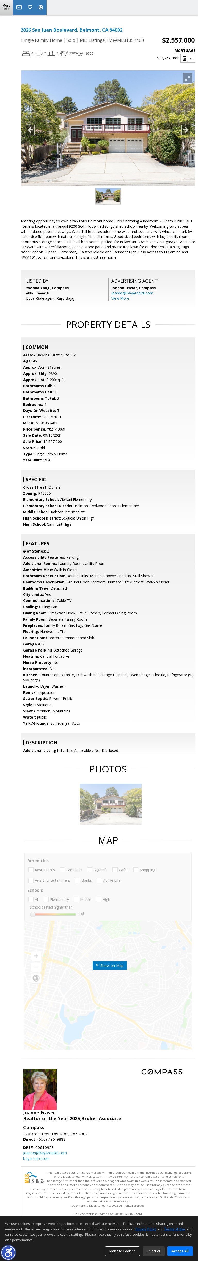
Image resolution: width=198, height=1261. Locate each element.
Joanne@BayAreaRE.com (132, 293)
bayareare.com (36, 1158)
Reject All (154, 1251)
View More (120, 298)
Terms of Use (174, 1229)
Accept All (180, 1251)
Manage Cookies (122, 1251)
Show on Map (111, 965)
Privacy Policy (145, 1229)
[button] (8, 1253)
